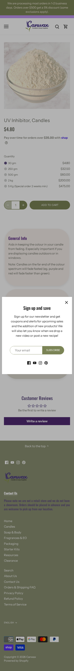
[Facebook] (29, 362)
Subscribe (53, 350)
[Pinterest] (46, 362)
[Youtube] (34, 362)
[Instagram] (40, 362)
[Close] (66, 302)
